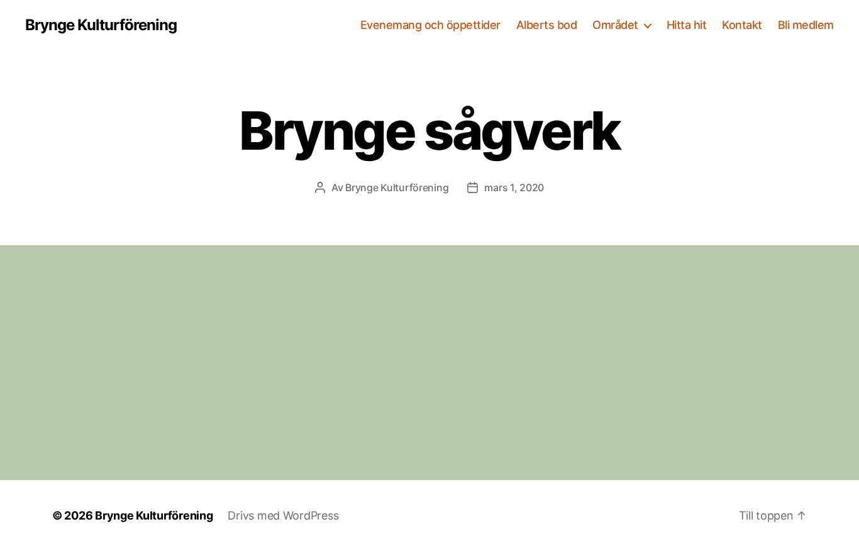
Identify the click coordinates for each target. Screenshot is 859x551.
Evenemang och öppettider (430, 24)
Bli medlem (806, 24)
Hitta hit (687, 24)
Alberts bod (546, 24)
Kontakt (742, 24)
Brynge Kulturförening (101, 25)
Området (615, 24)
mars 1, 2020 (514, 187)
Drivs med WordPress (283, 515)
